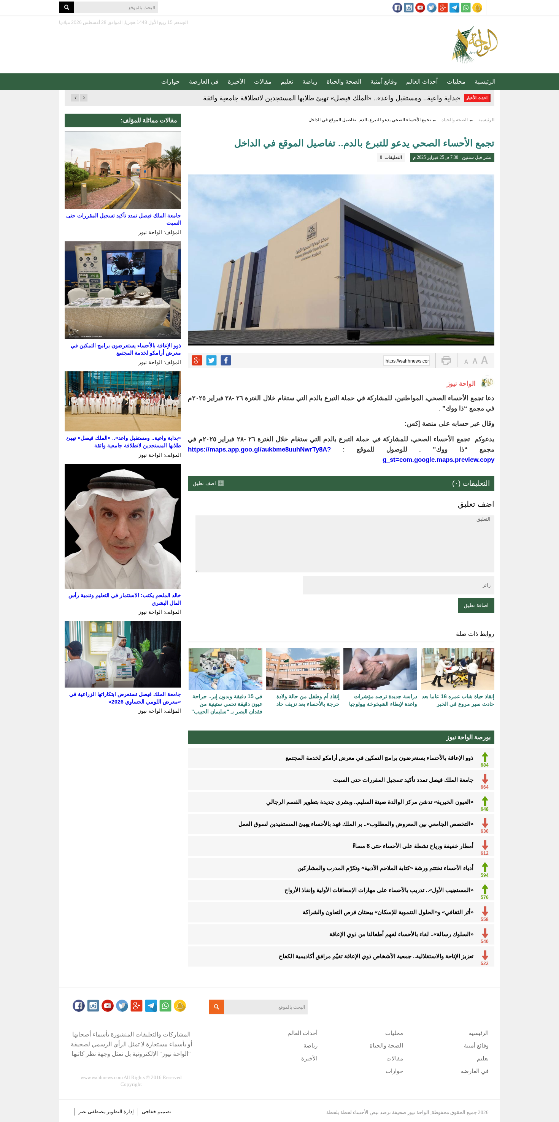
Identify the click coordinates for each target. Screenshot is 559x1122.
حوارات (170, 81)
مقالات (263, 81)
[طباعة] (446, 360)
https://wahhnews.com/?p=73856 (408, 361)
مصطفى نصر (92, 1111)
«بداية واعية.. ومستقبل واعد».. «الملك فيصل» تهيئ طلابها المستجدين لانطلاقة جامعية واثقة (332, 98)
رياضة (310, 81)
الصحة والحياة (344, 81)
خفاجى (149, 1111)
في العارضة (204, 81)
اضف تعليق (204, 483)
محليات (456, 81)
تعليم (287, 81)
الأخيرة (236, 81)
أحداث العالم (422, 81)
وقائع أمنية (383, 81)
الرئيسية (485, 81)
